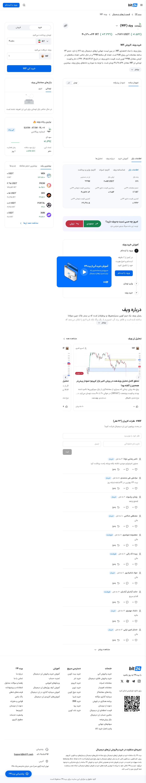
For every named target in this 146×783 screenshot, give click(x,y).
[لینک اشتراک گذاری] (65, 26)
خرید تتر (77, 678)
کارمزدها (19, 710)
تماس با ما (18, 678)
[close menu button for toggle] (141, 5)
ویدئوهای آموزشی (52, 683)
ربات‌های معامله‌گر (104, 692)
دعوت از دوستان (105, 705)
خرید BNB (77, 701)
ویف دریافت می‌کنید (43, 49)
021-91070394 (43, 754)
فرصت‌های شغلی (16, 692)
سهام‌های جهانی (105, 724)
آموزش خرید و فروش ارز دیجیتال (46, 673)
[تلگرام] (133, 681)
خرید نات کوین (74, 710)
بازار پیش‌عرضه (106, 719)
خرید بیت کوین (74, 673)
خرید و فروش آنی (105, 673)
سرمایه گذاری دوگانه (103, 696)
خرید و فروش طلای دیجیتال (100, 678)
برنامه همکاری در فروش (102, 701)
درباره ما (19, 673)
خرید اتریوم (76, 683)
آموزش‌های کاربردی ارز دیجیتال (47, 696)
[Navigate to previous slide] (138, 377)
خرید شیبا (77, 696)
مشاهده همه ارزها (30, 223)
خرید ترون (76, 687)
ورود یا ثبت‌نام (11, 5)
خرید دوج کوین (74, 692)
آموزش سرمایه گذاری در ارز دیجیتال (45, 692)
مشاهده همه (71, 338)
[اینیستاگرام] (139, 681)
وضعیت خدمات (16, 715)
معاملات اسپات (105, 683)
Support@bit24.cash (23, 754)
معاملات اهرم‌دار (105, 687)
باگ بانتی (19, 696)
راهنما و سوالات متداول (14, 683)
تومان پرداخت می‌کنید (42, 35)
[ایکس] (122, 681)
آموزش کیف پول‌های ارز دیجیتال (46, 687)
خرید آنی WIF (29, 68)
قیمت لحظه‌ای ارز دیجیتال (101, 710)
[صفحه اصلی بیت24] (132, 5)
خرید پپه (77, 705)
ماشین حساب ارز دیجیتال (101, 715)
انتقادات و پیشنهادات (14, 687)
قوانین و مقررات (16, 701)
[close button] (24, 5)
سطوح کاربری (17, 719)
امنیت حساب (54, 678)
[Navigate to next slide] (65, 377)
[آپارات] (127, 681)
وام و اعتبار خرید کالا (103, 728)
